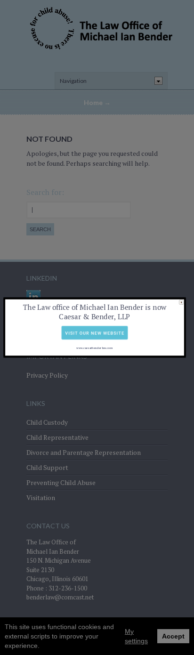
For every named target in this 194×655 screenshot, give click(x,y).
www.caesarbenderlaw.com (94, 347)
